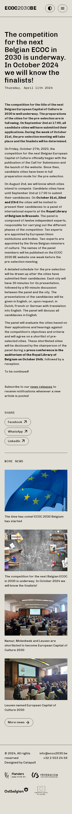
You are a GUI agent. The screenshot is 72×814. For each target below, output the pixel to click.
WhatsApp (18, 431)
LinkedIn (17, 441)
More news (19, 722)
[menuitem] (21, 8)
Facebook (18, 422)
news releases (41, 387)
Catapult (29, 762)
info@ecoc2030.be (53, 753)
